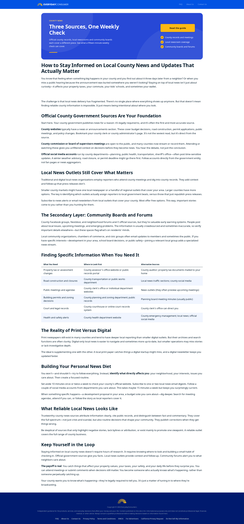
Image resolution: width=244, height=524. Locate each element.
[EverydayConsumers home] (52, 4)
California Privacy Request (152, 519)
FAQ (180, 4)
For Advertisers (132, 519)
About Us (190, 4)
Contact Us (202, 4)
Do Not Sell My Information (177, 519)
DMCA (120, 519)
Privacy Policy (89, 519)
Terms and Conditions (106, 519)
